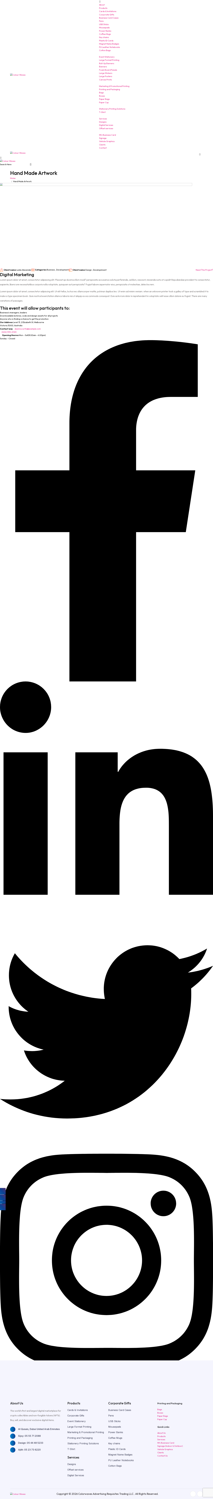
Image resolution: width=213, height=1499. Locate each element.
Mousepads (104, 27)
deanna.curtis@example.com (28, 329)
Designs (102, 122)
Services (103, 118)
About (102, 4)
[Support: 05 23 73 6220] (3, 1198)
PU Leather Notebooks (109, 47)
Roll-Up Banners (106, 63)
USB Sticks (104, 24)
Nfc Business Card (107, 135)
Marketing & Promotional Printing (114, 86)
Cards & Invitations (107, 11)
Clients (102, 144)
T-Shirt (102, 112)
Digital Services (106, 125)
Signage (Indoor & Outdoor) (170, 1446)
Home (13, 178)
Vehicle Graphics (107, 141)
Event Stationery (106, 57)
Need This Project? (204, 270)
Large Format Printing (109, 60)
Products (103, 8)
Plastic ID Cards (106, 40)
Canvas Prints (105, 79)
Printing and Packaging (109, 89)
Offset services (106, 128)
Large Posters (105, 76)
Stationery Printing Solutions (112, 109)
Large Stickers (105, 73)
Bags (101, 92)
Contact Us (162, 1455)
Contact (103, 148)
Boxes (102, 96)
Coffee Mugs (105, 34)
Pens (101, 21)
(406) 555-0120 (9, 332)
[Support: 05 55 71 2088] (3, 1191)
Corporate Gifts (106, 14)
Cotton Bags (105, 50)
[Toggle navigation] (201, 152)
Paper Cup (104, 102)
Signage (102, 138)
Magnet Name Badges (109, 44)
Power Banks (105, 31)
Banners (103, 66)
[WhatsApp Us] (3, 1202)
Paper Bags (104, 99)
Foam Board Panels (108, 70)
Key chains (104, 37)
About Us (161, 1433)
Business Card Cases (109, 18)
